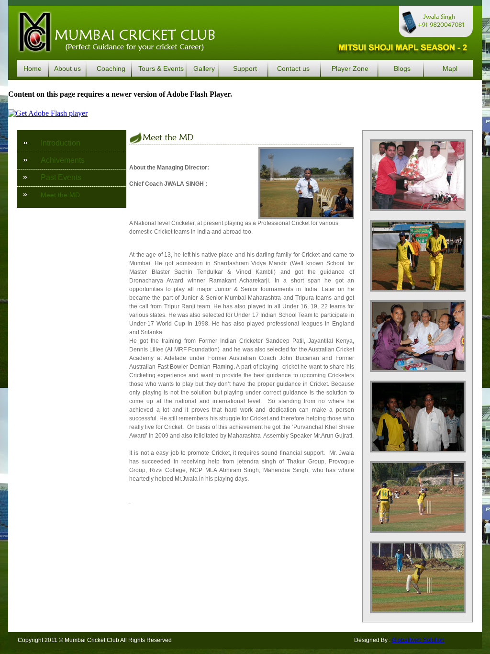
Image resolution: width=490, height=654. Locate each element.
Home (32, 68)
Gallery (204, 68)
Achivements (63, 160)
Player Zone (350, 68)
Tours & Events (161, 68)
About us (67, 68)
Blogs (402, 68)
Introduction (60, 143)
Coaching (111, 68)
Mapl (450, 68)
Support (245, 68)
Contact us (293, 68)
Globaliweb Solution (418, 640)
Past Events (61, 177)
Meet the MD (60, 195)
